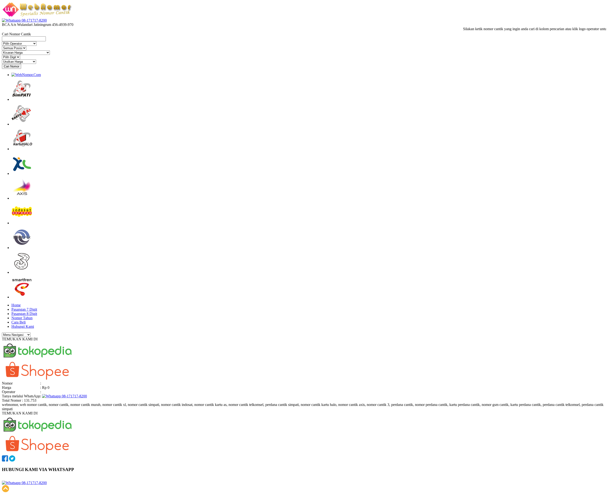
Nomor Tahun (22, 318)
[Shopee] (37, 379)
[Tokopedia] (37, 359)
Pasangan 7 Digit (24, 309)
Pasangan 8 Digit (24, 314)
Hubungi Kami (22, 326)
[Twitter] (12, 460)
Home (16, 305)
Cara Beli (18, 322)
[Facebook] (5, 460)
